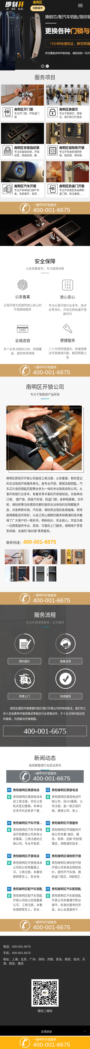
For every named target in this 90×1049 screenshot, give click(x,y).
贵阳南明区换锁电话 (26, 789)
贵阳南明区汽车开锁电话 (27, 823)
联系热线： (31, 541)
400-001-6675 (45, 730)
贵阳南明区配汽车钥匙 (27, 888)
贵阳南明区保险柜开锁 (66, 855)
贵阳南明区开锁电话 (26, 855)
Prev (5, 35)
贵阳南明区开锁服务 (65, 822)
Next (84, 35)
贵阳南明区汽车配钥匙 (66, 888)
